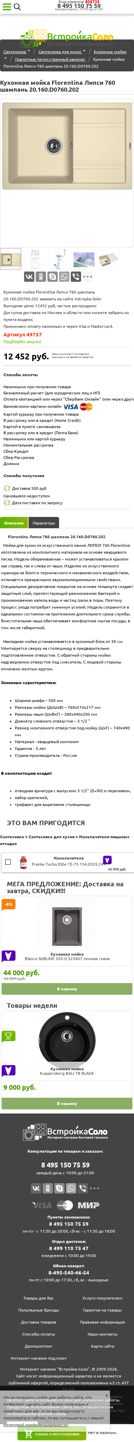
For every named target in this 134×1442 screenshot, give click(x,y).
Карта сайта (102, 1346)
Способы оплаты (38, 1334)
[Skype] (52, 277)
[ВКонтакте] (29, 277)
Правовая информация (102, 1322)
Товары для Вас (38, 1298)
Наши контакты (103, 1334)
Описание (14, 523)
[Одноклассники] (41, 277)
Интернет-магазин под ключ (38, 1358)
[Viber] (76, 277)
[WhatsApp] (64, 277)
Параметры (44, 523)
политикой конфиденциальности (35, 1424)
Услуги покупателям (102, 1298)
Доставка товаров (38, 1322)
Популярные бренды (38, 1310)
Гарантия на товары (102, 1310)
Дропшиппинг (38, 1346)
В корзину (8, 859)
